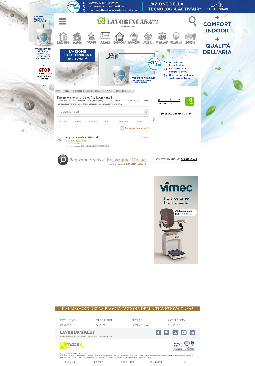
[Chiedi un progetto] (91, 38)
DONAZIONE (174, 325)
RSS (185, 362)
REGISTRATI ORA (169, 100)
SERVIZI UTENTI (67, 320)
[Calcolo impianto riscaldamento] (119, 38)
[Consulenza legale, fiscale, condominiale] (162, 38)
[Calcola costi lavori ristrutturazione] (77, 38)
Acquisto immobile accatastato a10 (82, 137)
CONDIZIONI (70, 362)
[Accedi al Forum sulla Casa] (148, 38)
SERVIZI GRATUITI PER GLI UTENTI (176, 114)
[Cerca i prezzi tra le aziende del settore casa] (176, 38)
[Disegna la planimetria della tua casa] (105, 38)
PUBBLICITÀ (138, 320)
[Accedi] (189, 105)
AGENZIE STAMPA (176, 320)
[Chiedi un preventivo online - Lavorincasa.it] (103, 165)
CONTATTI (101, 325)
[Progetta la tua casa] (127, 310)
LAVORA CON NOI (140, 325)
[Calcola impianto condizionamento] (133, 38)
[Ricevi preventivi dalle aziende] (63, 38)
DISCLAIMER (156, 362)
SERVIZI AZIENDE (104, 320)
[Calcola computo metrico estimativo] (190, 38)
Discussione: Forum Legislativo (76, 141)
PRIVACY (98, 362)
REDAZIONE (65, 325)
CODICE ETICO (127, 362)
